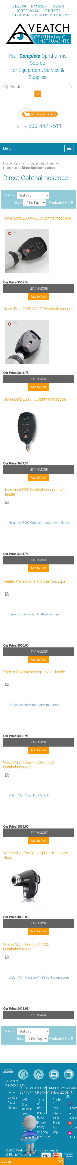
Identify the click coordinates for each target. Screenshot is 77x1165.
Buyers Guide (56, 1115)
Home (7, 163)
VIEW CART (19, 6)
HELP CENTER (52, 10)
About (10, 1102)
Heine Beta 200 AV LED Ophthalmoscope (37, 218)
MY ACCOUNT (39, 6)
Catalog (10, 1097)
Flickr (73, 1137)
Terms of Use (40, 1104)
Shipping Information (40, 1134)
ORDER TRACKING (28, 10)
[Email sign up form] (38, 111)
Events (56, 1122)
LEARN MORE (39, 288)
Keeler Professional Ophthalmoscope (34, 581)
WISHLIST (58, 6)
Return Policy (40, 1115)
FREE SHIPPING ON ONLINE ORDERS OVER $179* (39, 15)
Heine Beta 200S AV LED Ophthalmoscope (38, 308)
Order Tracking (25, 1107)
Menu (7, 147)
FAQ (24, 1099)
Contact (10, 1108)
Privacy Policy (40, 1125)
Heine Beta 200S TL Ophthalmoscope (34, 399)
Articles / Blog (56, 1104)
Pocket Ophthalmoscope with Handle (34, 672)
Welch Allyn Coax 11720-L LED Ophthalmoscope (28, 764)
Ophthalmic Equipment (29, 163)
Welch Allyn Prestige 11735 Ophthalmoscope (26, 946)
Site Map (55, 1130)
